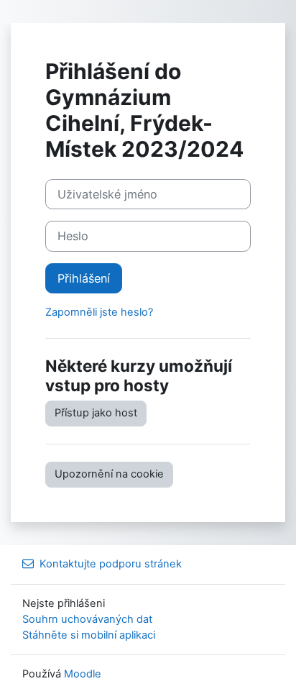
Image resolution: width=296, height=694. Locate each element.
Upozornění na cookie (109, 473)
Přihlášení (83, 278)
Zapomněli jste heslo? (99, 312)
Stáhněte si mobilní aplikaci (88, 635)
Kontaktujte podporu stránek (111, 563)
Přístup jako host (96, 412)
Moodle (82, 673)
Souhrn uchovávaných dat (87, 619)
